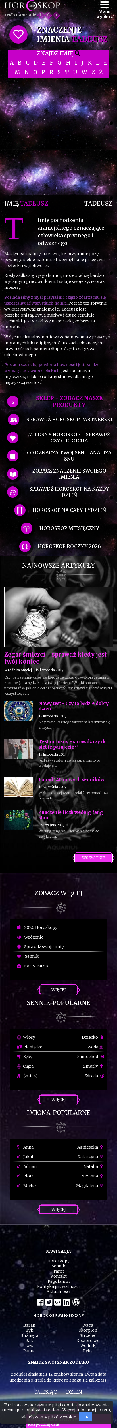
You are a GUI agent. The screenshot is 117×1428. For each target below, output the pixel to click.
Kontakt (59, 1276)
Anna (28, 1147)
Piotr (28, 1176)
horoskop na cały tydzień (69, 510)
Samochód (88, 1056)
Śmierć (29, 1075)
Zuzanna (90, 1176)
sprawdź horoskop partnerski (69, 419)
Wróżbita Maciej (18, 670)
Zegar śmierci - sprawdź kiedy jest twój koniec (55, 658)
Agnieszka (88, 1147)
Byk (29, 1330)
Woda (93, 1046)
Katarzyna (88, 1156)
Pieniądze (32, 1046)
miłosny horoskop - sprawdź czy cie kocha (69, 437)
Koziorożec (87, 1340)
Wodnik (87, 1345)
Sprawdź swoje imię (43, 946)
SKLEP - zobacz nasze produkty (69, 401)
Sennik (30, 956)
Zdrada (91, 1075)
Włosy (28, 1037)
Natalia (91, 1166)
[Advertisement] (58, 136)
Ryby (88, 1350)
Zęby (27, 1056)
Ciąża (28, 1066)
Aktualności (58, 1291)
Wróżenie (32, 937)
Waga (87, 1325)
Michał (29, 1185)
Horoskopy (58, 1261)
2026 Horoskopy (39, 927)
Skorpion (88, 1330)
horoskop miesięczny (69, 528)
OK (86, 1417)
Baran (29, 1325)
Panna (29, 1350)
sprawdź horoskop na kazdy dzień (69, 492)
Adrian (29, 1166)
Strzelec (88, 1335)
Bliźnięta (29, 1335)
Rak (29, 1340)
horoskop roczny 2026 (69, 546)
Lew (29, 1345)
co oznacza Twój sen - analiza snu (69, 456)
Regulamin (59, 1281)
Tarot (58, 1271)
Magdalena (87, 1185)
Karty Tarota (35, 966)
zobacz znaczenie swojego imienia (69, 474)
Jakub (28, 1156)
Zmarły (91, 1066)
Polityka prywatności (58, 1286)
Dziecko (90, 1037)
